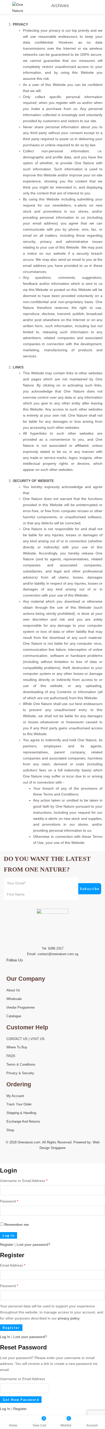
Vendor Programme (20, 1007)
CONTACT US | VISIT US (25, 1039)
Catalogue (13, 1016)
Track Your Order (19, 1104)
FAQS (10, 1056)
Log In (5, 1337)
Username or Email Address (23, 1181)
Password (9, 1201)
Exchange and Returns (23, 1121)
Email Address (12, 1265)
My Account (15, 1096)
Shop (10, 1130)
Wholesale (14, 999)
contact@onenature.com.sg (57, 954)
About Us (13, 990)
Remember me (16, 1224)
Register (7, 1244)
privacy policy (68, 1318)
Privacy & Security (20, 1073)
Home (13, 1425)
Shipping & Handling (21, 1113)
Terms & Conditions (20, 1064)
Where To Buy (16, 1047)
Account (92, 1425)
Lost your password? (33, 1244)
